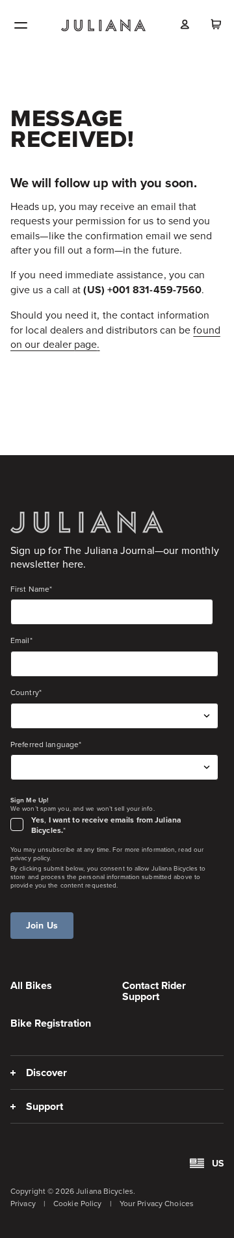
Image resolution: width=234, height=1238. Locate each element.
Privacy (23, 1203)
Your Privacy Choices (157, 1203)
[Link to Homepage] (86, 521)
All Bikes (31, 985)
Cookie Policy (77, 1203)
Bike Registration (50, 1023)
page (85, 344)
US (218, 1163)
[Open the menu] (20, 25)
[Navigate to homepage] (103, 25)
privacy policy (29, 857)
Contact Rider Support (154, 991)
